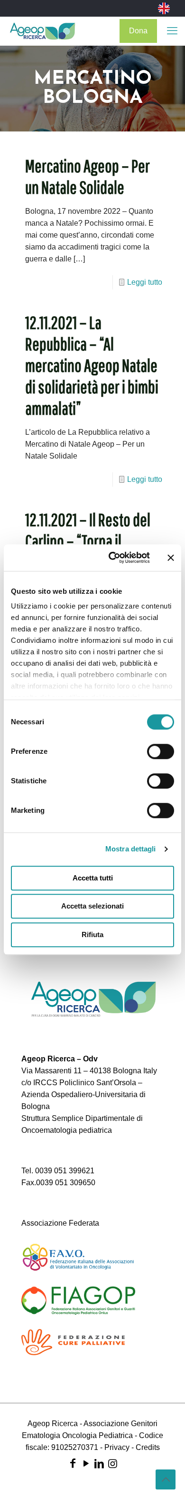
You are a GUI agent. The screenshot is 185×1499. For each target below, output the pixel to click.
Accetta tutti (93, 878)
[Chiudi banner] (170, 557)
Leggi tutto (144, 282)
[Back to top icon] (166, 1479)
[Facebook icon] (72, 1463)
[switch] (160, 751)
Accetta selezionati (92, 906)
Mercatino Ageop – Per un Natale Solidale (87, 176)
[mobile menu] (172, 31)
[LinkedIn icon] (99, 1463)
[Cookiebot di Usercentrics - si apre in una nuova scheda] (112, 557)
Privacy (117, 1447)
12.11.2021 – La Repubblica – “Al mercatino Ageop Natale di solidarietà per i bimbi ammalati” (91, 365)
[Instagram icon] (112, 1463)
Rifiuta (92, 934)
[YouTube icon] (86, 1463)
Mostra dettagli (130, 849)
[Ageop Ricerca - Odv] (42, 31)
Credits (148, 1447)
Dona (138, 31)
